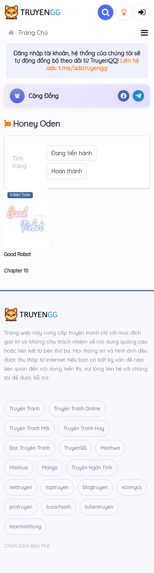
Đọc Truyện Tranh (29, 448)
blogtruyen (95, 487)
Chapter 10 (16, 270)
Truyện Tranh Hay (83, 428)
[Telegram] (138, 96)
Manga (49, 467)
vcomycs (132, 487)
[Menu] (144, 33)
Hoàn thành (66, 171)
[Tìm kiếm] (105, 12)
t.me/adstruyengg (83, 68)
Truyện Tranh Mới (29, 428)
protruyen (20, 507)
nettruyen (20, 487)
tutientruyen (99, 507)
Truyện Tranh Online (77, 408)
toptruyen (57, 487)
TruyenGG (75, 448)
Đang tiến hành (71, 153)
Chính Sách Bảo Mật (27, 546)
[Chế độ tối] (123, 12)
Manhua (18, 467)
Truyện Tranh (24, 408)
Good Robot (17, 254)
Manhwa (110, 448)
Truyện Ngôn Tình (91, 467)
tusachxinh (58, 507)
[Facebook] (123, 96)
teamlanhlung (25, 526)
